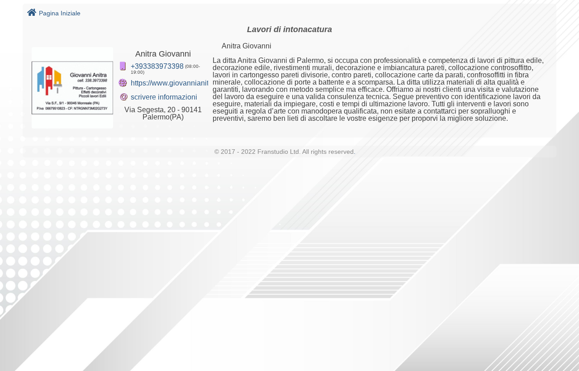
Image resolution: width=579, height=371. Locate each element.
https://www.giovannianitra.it (175, 83)
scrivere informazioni (164, 97)
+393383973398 (157, 66)
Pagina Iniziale (60, 13)
